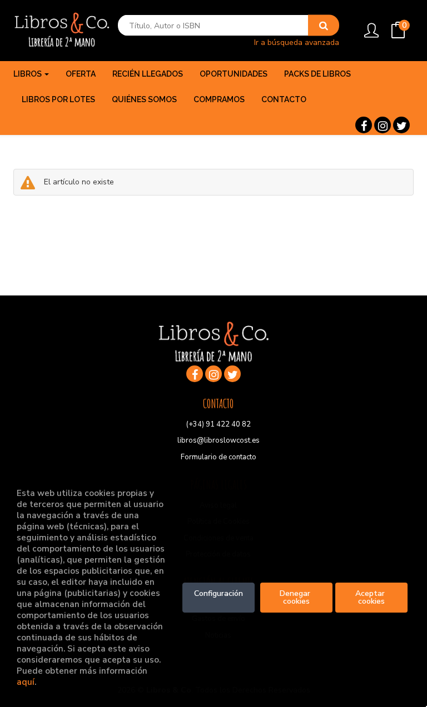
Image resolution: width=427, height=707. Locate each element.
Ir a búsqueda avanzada (296, 42)
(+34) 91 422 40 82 (218, 424)
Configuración (218, 593)
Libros (28, 73)
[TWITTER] (401, 125)
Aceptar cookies (371, 597)
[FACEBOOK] (363, 125)
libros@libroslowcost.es (218, 440)
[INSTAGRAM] (382, 125)
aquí (25, 682)
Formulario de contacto (218, 457)
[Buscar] (323, 25)
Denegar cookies (296, 597)
